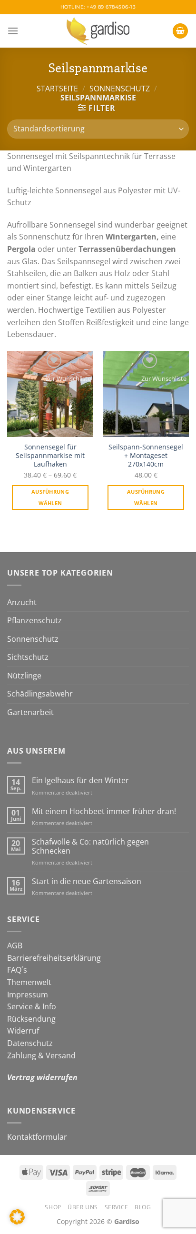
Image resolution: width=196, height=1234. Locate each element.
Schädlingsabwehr (40, 693)
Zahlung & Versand (41, 1055)
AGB (14, 945)
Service (116, 1207)
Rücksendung (31, 1019)
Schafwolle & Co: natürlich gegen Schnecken (90, 846)
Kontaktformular (37, 1137)
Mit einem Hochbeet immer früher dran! (104, 811)
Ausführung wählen (50, 497)
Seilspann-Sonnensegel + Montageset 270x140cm (145, 455)
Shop (53, 1207)
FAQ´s (17, 970)
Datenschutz (30, 1043)
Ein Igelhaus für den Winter (80, 780)
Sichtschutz (28, 657)
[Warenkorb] (180, 31)
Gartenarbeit (30, 712)
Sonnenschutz (119, 88)
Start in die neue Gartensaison (86, 881)
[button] (17, 1217)
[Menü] (13, 30)
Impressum (27, 994)
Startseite (57, 88)
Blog (143, 1207)
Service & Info (31, 1006)
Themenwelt (29, 982)
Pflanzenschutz (34, 620)
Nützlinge (24, 675)
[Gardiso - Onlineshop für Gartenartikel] (98, 31)
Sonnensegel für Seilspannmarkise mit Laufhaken (50, 455)
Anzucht (22, 602)
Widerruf (23, 1030)
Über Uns (83, 1207)
